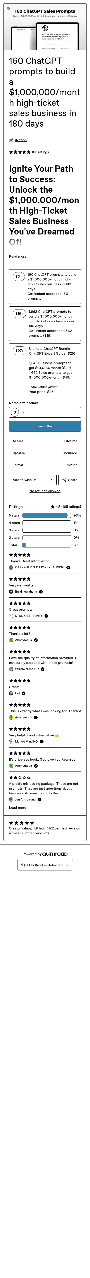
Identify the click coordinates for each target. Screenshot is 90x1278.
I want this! (45, 426)
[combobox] (33, 480)
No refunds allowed (45, 491)
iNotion (21, 140)
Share (72, 480)
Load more (17, 808)
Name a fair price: (23, 403)
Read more (17, 256)
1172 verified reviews (63, 828)
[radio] (45, 286)
